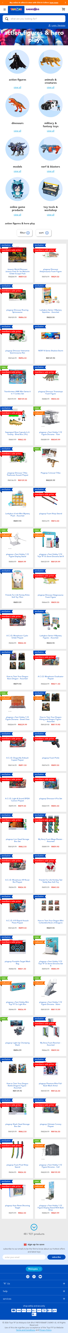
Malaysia (33, 1269)
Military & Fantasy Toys (50, 125)
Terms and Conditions (25, 1330)
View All (17, 87)
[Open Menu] (5, 9)
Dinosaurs (17, 123)
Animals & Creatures (51, 81)
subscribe (56, 1257)
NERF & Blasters (50, 166)
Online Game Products (17, 208)
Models (17, 166)
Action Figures (17, 79)
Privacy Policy (45, 1330)
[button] (2, 2)
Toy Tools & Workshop (51, 208)
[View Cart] (63, 9)
